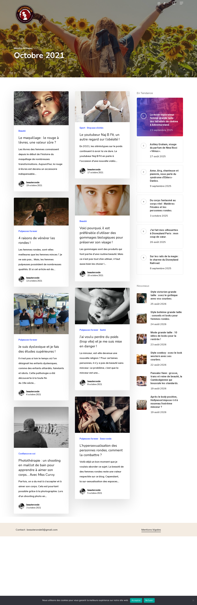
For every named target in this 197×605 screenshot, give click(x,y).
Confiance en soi (26, 453)
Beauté (22, 131)
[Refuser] (193, 600)
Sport (82, 128)
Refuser (149, 600)
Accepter (136, 600)
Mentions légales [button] (151, 529)
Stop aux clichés (95, 128)
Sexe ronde (105, 438)
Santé (103, 330)
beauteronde (32, 182)
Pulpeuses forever (27, 231)
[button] (181, 3)
